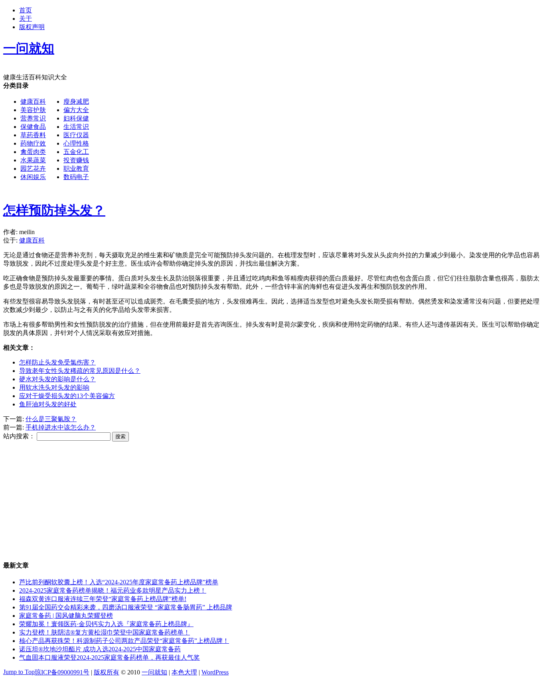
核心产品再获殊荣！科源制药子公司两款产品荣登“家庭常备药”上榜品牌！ (124, 640)
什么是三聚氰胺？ (51, 419)
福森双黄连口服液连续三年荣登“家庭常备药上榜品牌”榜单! (102, 598)
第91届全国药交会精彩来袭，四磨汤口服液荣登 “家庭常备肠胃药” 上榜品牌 (125, 607)
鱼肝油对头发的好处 (48, 404)
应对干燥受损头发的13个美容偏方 (67, 395)
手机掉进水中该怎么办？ (61, 427)
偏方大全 (76, 109)
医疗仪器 (76, 135)
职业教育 (76, 168)
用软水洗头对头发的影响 (54, 387)
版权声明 (32, 27)
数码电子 (76, 176)
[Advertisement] (242, 245)
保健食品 (33, 126)
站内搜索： (19, 436)
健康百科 (33, 101)
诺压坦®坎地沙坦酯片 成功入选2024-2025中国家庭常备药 (100, 649)
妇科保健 (76, 118)
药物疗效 (33, 143)
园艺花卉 (33, 168)
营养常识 (33, 118)
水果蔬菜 (33, 160)
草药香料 (33, 135)
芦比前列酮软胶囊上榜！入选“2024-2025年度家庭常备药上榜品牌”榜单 (118, 582)
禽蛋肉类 (33, 151)
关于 (25, 18)
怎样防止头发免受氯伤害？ (57, 362)
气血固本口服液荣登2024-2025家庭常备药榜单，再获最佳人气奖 (109, 657)
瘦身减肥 (76, 101)
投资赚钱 (76, 160)
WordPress (215, 672)
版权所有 (106, 672)
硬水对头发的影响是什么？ (57, 379)
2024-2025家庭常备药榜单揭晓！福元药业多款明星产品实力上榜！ (112, 590)
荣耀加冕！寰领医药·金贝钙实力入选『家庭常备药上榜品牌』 (106, 624)
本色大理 (184, 672)
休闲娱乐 (33, 176)
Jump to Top (19, 671)
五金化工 (76, 151)
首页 (25, 10)
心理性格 (76, 143)
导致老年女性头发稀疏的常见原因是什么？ (79, 370)
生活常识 (76, 126)
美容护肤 (33, 109)
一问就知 (154, 672)
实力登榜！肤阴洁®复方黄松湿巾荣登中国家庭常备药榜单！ (104, 632)
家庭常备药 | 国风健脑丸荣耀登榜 (66, 615)
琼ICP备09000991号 (62, 672)
